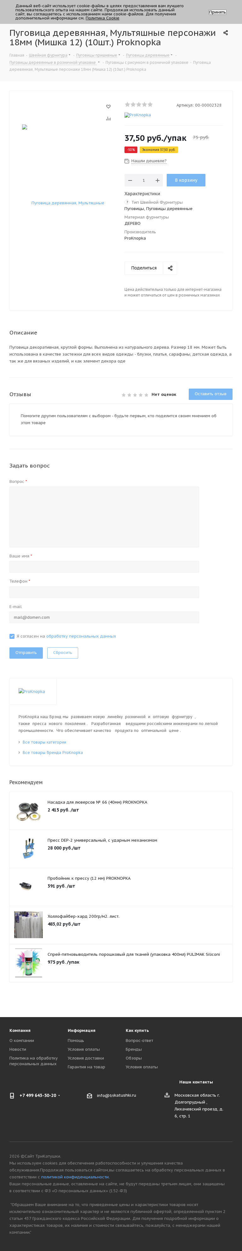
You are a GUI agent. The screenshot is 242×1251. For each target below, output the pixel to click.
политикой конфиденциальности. (75, 1177)
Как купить (137, 1030)
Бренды (134, 1049)
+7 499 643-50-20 (38, 1095)
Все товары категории (44, 742)
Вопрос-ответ (139, 1040)
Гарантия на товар (86, 1067)
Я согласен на (66, 636)
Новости (17, 1049)
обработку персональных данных (81, 636)
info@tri (105, 1095)
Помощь (76, 1040)
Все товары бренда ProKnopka (53, 752)
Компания (20, 1030)
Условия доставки (86, 1058)
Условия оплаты (84, 1049)
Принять (217, 12)
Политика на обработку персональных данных (33, 1060)
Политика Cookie (102, 18)
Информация (81, 1030)
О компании (21, 1040)
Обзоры (134, 1058)
